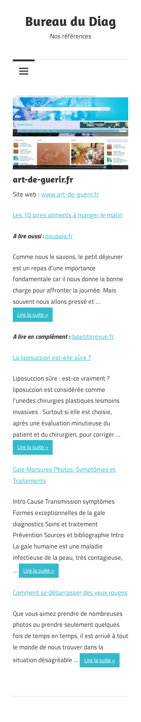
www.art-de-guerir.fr (70, 194)
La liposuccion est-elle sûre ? (52, 358)
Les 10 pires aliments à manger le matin (68, 215)
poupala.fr (59, 236)
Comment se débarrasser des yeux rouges (70, 592)
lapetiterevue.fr (92, 336)
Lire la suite (30, 314)
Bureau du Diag (70, 20)
